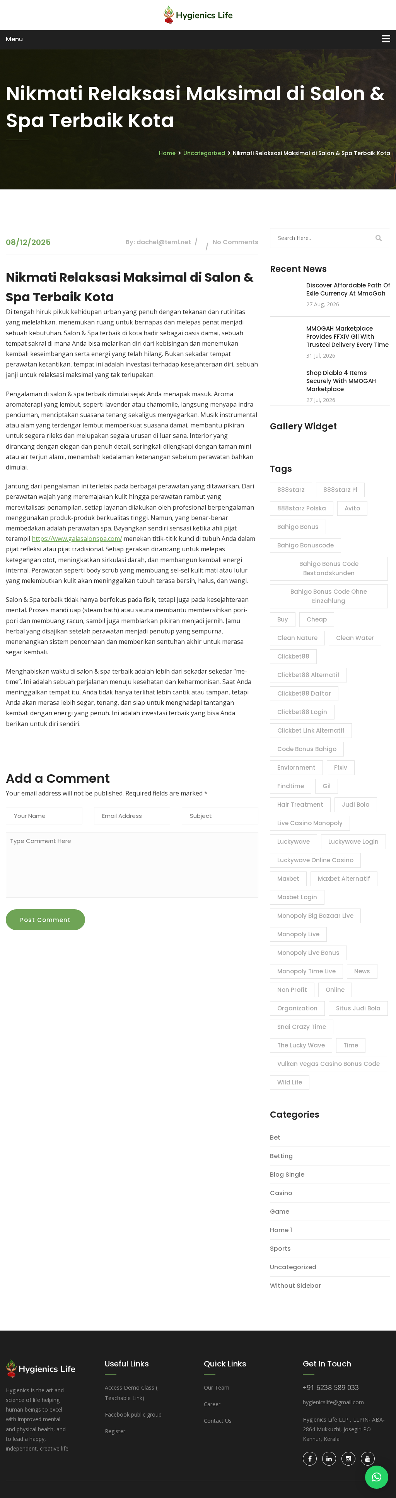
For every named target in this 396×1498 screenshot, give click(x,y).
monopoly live (298, 934)
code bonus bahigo (306, 749)
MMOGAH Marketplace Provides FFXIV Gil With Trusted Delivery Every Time (347, 336)
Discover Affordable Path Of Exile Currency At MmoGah (348, 289)
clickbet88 (293, 656)
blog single (287, 1174)
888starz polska (301, 508)
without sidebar (295, 1285)
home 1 (281, 1230)
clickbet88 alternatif (308, 675)
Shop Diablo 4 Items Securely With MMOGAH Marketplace (341, 381)
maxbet (288, 879)
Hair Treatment (300, 805)
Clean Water (355, 638)
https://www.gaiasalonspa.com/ (77, 538)
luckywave (293, 842)
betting (281, 1156)
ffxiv (340, 767)
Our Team (216, 1387)
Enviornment (296, 767)
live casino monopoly (310, 823)
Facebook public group (133, 1414)
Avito (352, 508)
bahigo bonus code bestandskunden (328, 568)
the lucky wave (301, 1045)
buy (282, 619)
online (335, 990)
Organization (297, 1008)
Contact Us (218, 1420)
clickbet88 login (302, 712)
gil (327, 786)
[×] (376, 1477)
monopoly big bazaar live (315, 916)
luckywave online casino (315, 860)
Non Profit (292, 990)
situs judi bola (358, 1008)
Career (212, 1404)
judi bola (356, 805)
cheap (317, 619)
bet (275, 1137)
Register (115, 1431)
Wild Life (289, 1082)
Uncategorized (204, 153)
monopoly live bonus (308, 953)
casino (281, 1193)
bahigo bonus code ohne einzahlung (328, 596)
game (279, 1211)
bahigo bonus (298, 527)
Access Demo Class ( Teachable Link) (131, 1393)
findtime (290, 786)
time (350, 1045)
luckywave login (353, 842)
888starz (291, 490)
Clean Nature (297, 638)
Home (167, 153)
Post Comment (45, 920)
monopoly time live (306, 971)
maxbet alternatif (344, 879)
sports (280, 1248)
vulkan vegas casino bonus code (328, 1064)
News (362, 971)
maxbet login (297, 897)
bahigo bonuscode (305, 545)
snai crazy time (301, 1027)
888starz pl (340, 490)
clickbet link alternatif (311, 730)
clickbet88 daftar (304, 693)
